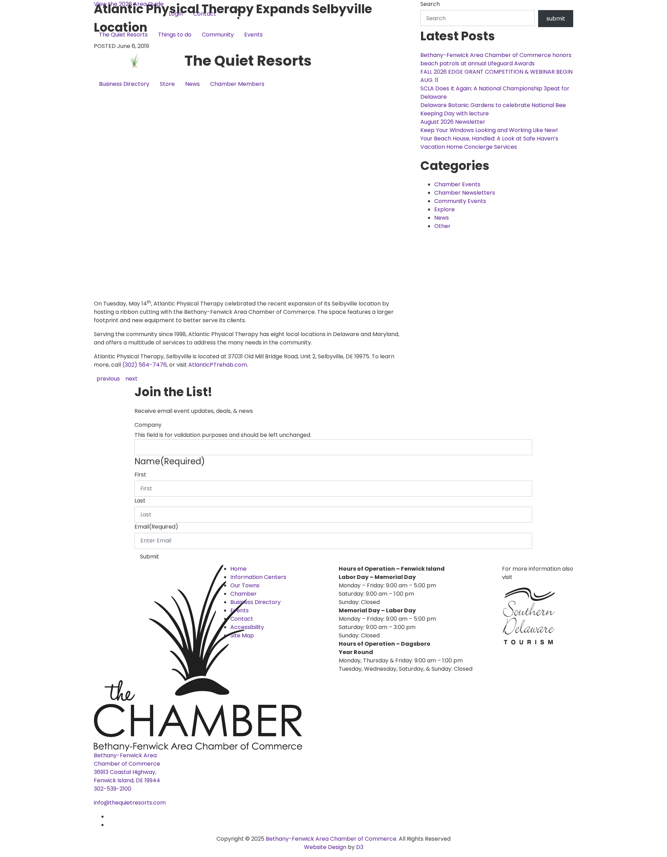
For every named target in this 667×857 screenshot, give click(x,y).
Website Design (326, 847)
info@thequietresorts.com (130, 803)
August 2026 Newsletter (452, 122)
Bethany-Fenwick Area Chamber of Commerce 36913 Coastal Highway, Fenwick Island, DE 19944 (127, 767)
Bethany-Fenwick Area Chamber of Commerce (331, 839)
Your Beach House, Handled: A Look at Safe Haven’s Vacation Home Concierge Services (489, 142)
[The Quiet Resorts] (139, 61)
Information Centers (258, 577)
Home (238, 569)
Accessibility (247, 627)
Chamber (243, 594)
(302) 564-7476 (144, 365)
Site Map (242, 635)
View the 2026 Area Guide (129, 4)
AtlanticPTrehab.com (217, 365)
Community (218, 35)
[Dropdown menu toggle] (99, 46)
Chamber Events (457, 184)
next (131, 379)
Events (253, 35)
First (140, 475)
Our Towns (245, 585)
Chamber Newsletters (464, 193)
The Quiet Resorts (123, 35)
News (192, 84)
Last (140, 501)
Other (442, 226)
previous (108, 379)
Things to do (174, 35)
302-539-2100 (112, 789)
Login (176, 14)
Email (156, 527)
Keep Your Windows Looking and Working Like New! (489, 130)
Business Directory (124, 84)
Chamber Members (237, 84)
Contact (204, 14)
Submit (149, 557)
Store (167, 84)
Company (148, 425)
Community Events (460, 201)
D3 (359, 847)
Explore (444, 209)
